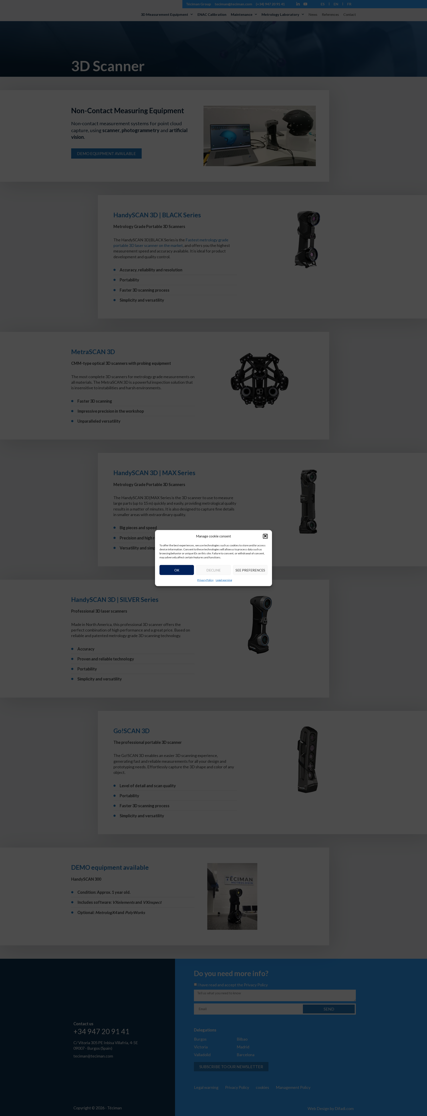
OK (176, 570)
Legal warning (224, 580)
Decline (213, 570)
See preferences (250, 570)
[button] (265, 536)
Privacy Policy (205, 580)
